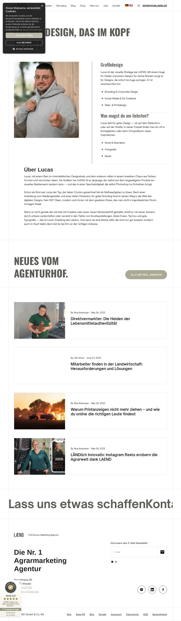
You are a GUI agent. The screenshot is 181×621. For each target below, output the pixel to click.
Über (69, 614)
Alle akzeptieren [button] (24, 35)
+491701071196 (23, 587)
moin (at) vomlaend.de (26, 591)
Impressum (116, 614)
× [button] (42, 6)
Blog (73, 5)
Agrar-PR (80, 614)
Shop (82, 5)
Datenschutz (132, 614)
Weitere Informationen (32, 30)
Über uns (94, 5)
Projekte (48, 5)
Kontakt (116, 5)
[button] (112, 562)
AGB (145, 614)
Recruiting (61, 5)
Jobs (105, 5)
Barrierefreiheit (159, 614)
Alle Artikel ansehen (146, 274)
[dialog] (24, 28)
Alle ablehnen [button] (24, 42)
